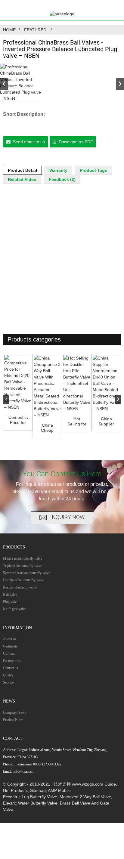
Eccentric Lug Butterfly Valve (30, 796)
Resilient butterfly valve (20, 587)
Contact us (10, 668)
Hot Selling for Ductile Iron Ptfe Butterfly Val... (76, 421)
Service (8, 682)
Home (9, 29)
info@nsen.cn (23, 771)
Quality (8, 675)
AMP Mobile (59, 790)
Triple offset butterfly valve (22, 566)
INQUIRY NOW (67, 517)
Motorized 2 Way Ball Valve (85, 796)
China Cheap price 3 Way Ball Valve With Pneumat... (48, 428)
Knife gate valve (14, 609)
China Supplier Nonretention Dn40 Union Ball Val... (107, 421)
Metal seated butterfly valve (22, 558)
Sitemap (38, 790)
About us (9, 639)
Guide (110, 784)
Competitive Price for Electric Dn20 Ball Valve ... (18, 420)
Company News (14, 712)
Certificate (10, 646)
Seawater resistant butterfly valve (26, 573)
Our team (9, 653)
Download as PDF (76, 141)
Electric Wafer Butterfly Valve (30, 803)
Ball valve (10, 594)
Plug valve (10, 602)
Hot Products (15, 790)
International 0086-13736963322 (37, 764)
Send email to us (29, 141)
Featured (35, 29)
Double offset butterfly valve (23, 580)
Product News (13, 720)
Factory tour (11, 661)
